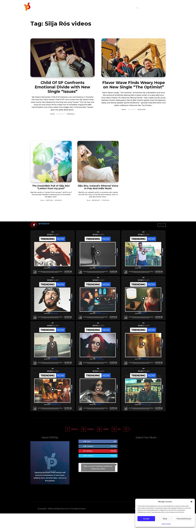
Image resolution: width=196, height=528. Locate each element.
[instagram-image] (52, 252)
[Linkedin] (99, 429)
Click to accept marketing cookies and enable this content (98, 467)
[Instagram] (83, 429)
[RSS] (114, 429)
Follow (161, 225)
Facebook (74, 429)
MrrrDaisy (60, 114)
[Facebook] (67, 429)
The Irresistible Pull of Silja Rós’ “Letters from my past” (51, 187)
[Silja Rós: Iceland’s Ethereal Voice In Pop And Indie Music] (98, 161)
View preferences (183, 519)
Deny (165, 519)
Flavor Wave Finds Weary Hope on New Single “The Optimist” (133, 84)
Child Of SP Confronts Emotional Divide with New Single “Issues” (62, 87)
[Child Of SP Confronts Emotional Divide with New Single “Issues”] (62, 57)
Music (52, 114)
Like (114, 441)
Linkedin (106, 429)
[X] (126, 429)
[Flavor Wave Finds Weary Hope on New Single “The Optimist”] (133, 57)
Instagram (90, 429)
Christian (132, 109)
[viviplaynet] (27, 8)
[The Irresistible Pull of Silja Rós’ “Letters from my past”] (51, 161)
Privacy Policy (166, 524)
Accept (146, 519)
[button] (191, 502)
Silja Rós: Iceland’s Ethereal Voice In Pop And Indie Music (98, 187)
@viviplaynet (44, 223)
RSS (119, 429)
